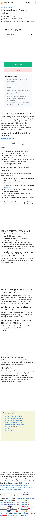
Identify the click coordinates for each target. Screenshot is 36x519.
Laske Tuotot (18, 64)
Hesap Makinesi (16, 507)
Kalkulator (28, 507)
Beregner (20, 498)
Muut (6, 7)
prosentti (7, 187)
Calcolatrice (30, 498)
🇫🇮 (27, 2)
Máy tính (13, 511)
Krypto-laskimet (10, 481)
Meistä (2, 493)
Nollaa (18, 70)
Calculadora (7, 500)
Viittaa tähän (6, 21)
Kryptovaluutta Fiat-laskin (13, 420)
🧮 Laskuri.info (6, 2)
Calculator (3, 503)
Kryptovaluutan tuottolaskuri (15, 425)
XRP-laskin (8, 429)
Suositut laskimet (11, 493)
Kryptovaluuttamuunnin (13, 431)
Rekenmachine (5, 513)
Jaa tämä (31, 21)
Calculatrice (4, 507)
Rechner (22, 511)
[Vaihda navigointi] (33, 2)
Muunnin (30, 493)
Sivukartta (22, 493)
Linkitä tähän (19, 21)
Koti (2, 7)
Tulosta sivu (6, 19)
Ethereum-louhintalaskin (13, 416)
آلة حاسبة (16, 513)
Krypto (10, 7)
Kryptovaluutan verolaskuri (14, 418)
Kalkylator (3, 511)
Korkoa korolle (6, 139)
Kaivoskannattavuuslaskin (14, 422)
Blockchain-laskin (11, 427)
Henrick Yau (11, 16)
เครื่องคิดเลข (26, 513)
